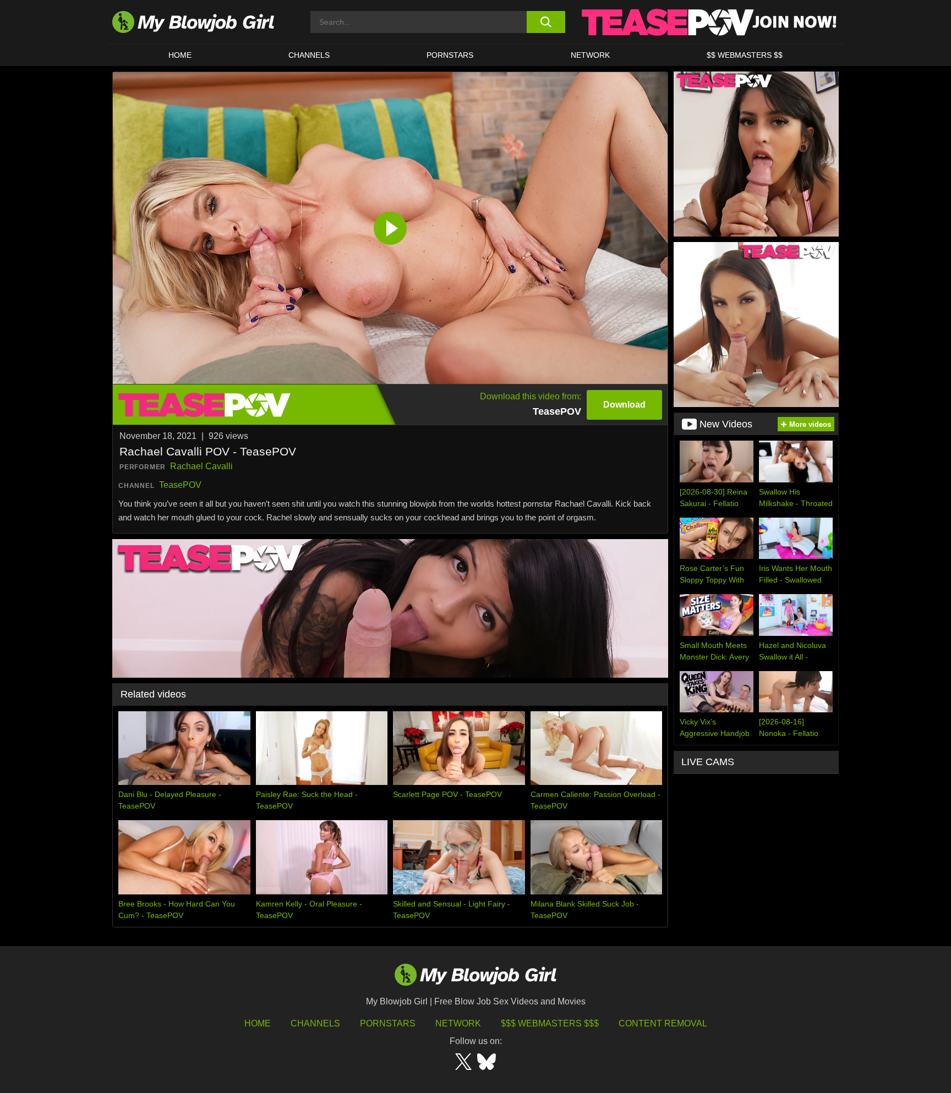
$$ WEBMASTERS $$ (745, 55)
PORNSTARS (450, 55)
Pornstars (388, 1023)
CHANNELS (309, 55)
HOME (180, 55)
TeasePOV (180, 485)
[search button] (546, 22)
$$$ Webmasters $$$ (550, 1023)
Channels (315, 1023)
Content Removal (663, 1023)
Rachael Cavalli (201, 466)
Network (590, 55)
